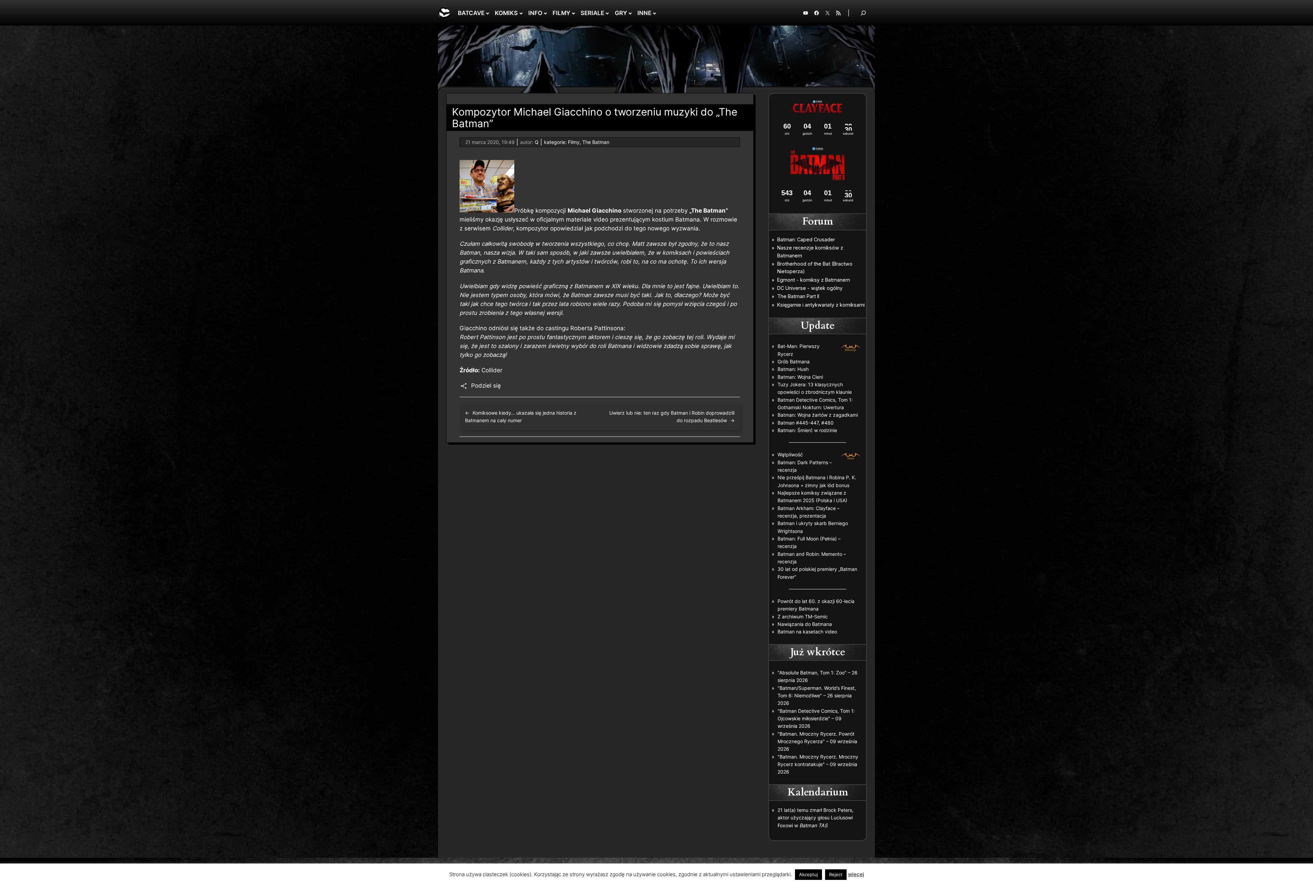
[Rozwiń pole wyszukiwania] (863, 12)
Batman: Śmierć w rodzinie (807, 430)
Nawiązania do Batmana (805, 624)
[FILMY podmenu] (573, 13)
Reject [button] (836, 874)
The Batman (595, 142)
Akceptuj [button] (808, 874)
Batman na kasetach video (807, 631)
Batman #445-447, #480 (806, 423)
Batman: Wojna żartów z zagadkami (818, 415)
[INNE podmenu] (654, 13)
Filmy (574, 142)
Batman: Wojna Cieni (800, 377)
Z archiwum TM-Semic (803, 616)
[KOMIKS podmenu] (521, 13)
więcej (856, 874)
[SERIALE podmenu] (607, 13)
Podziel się (486, 385)
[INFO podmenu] (545, 13)
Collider (491, 370)
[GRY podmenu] (630, 13)
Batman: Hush (793, 369)
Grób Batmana (794, 361)
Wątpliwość (790, 454)
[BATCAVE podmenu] (487, 13)
